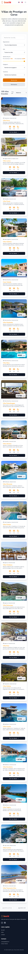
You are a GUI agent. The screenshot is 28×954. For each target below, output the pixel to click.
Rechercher (14, 80)
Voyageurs (5, 64)
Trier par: (12, 92)
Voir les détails (13, 132)
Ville (4, 49)
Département (6, 42)
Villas (2, 932)
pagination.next (22, 908)
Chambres (5, 71)
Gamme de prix (6, 56)
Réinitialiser (14, 84)
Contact (3, 934)
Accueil (3, 930)
